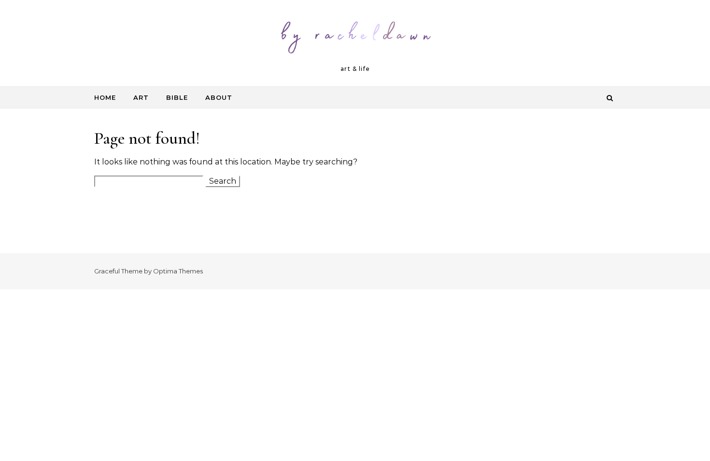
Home (105, 97)
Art (141, 97)
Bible (177, 97)
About (218, 97)
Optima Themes (178, 271)
